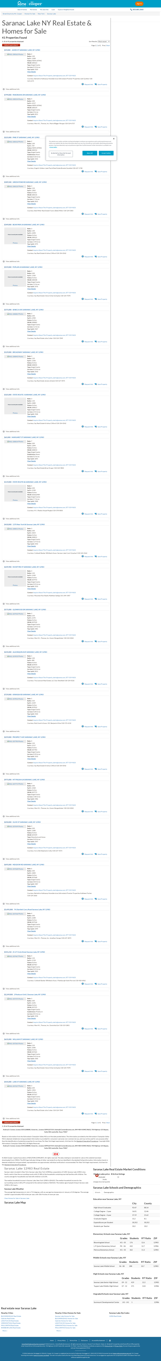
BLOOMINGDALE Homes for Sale (66, 1318)
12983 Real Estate (115, 1316)
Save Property (102, 84)
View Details (31, 72)
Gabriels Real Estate (8, 1318)
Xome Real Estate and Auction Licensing (33, 1344)
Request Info (89, 84)
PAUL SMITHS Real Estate (10, 1325)
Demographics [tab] (109, 1192)
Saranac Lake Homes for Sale (64, 1316)
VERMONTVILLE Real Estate (10, 1323)
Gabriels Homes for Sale (63, 1321)
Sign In (139, 4)
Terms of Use (73, 1340)
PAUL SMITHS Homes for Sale (65, 1328)
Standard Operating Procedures (87, 1141)
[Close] (113, 138)
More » (5, 1331)
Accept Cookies (106, 153)
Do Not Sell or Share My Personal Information (61, 154)
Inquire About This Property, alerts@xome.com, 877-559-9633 (54, 76)
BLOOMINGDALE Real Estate (11, 1316)
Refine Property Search (11, 45)
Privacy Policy (62, 1340)
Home (52, 1340)
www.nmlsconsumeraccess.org (122, 1353)
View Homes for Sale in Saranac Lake (16, 1198)
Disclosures (84, 1340)
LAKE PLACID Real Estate (10, 1321)
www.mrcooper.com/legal (41, 1355)
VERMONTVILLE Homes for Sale (66, 1325)
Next (108, 45)
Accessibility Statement (98, 1340)
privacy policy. (53, 147)
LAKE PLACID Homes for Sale (65, 1323)
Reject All (90, 153)
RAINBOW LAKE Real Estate (10, 1328)
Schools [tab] (97, 1192)
